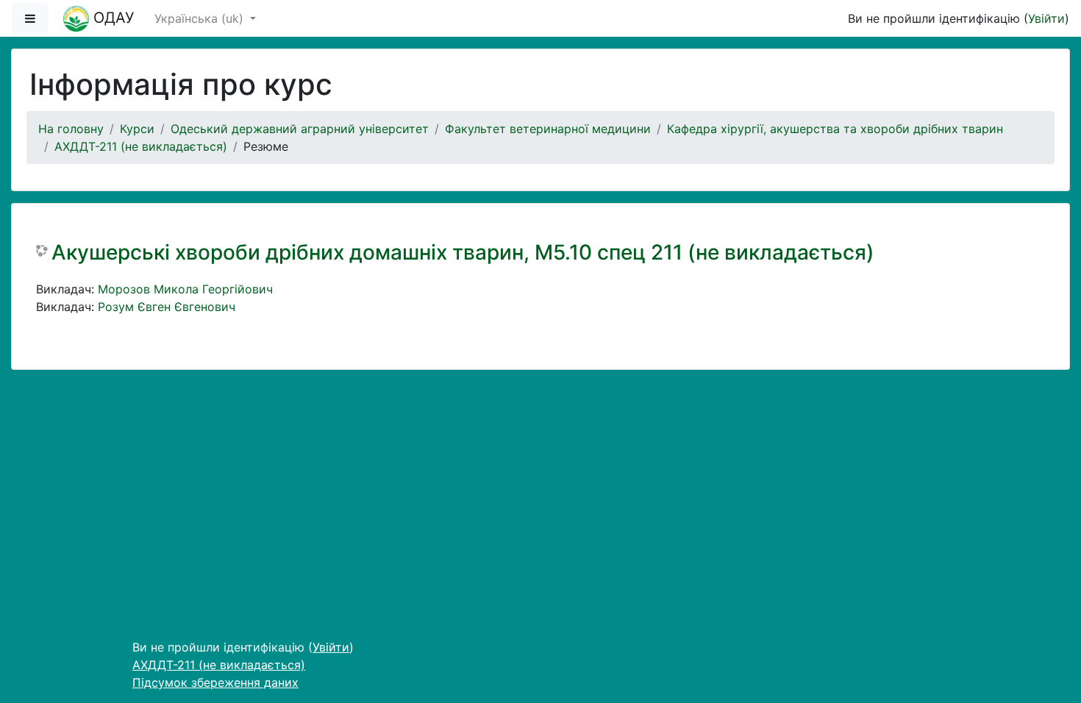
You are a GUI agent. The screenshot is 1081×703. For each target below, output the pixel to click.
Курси (137, 128)
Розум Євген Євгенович (166, 306)
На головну (71, 128)
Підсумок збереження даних (215, 682)
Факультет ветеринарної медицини (548, 128)
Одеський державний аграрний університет (300, 128)
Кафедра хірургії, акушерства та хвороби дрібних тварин (835, 128)
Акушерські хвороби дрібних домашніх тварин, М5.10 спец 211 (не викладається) (462, 252)
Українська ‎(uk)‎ (200, 18)
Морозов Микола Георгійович (185, 289)
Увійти (1046, 18)
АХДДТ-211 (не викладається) (140, 146)
